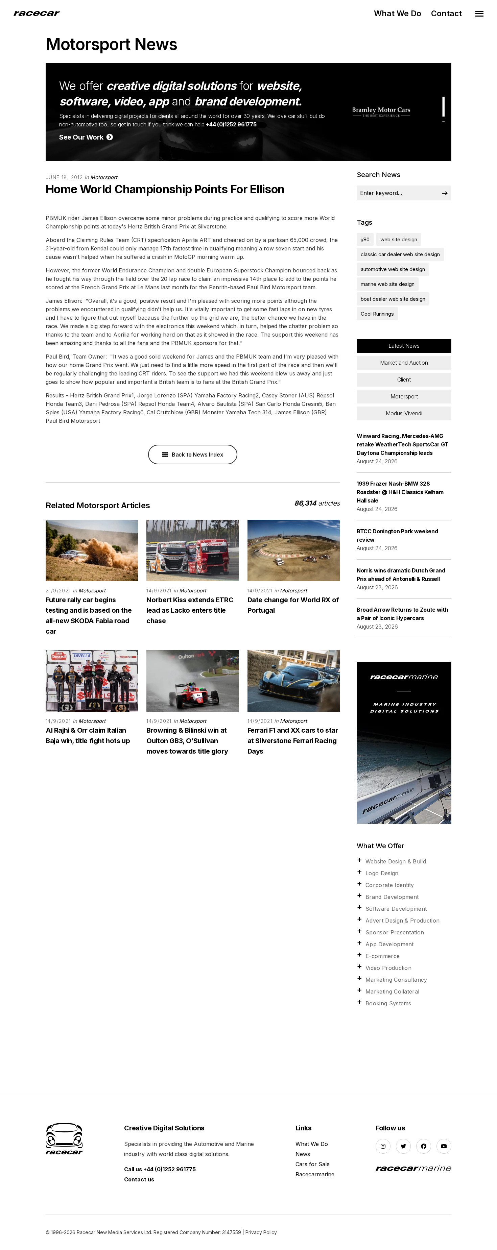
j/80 (365, 239)
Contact (446, 13)
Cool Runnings (377, 314)
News (302, 1154)
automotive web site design (393, 269)
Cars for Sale (312, 1164)
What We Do (397, 13)
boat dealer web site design (393, 299)
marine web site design (388, 284)
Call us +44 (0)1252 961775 (160, 1169)
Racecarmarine (314, 1174)
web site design (398, 239)
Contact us (139, 1179)
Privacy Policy (261, 1232)
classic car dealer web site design (400, 254)
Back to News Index (196, 454)
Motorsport (103, 177)
